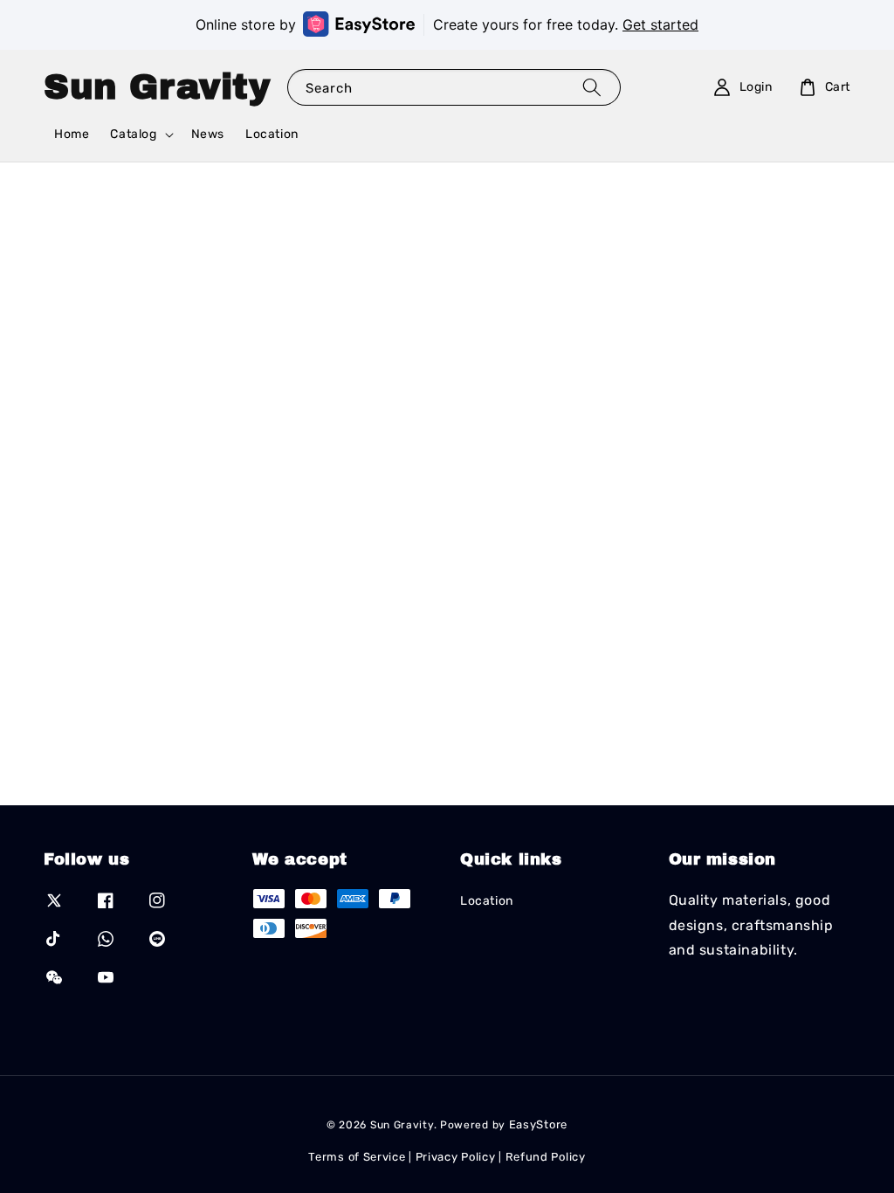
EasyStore (538, 1124)
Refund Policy (545, 1156)
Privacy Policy (456, 1156)
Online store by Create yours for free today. (447, 24)
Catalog (133, 134)
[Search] (592, 87)
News (207, 134)
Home (71, 134)
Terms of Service (356, 1156)
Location (272, 134)
